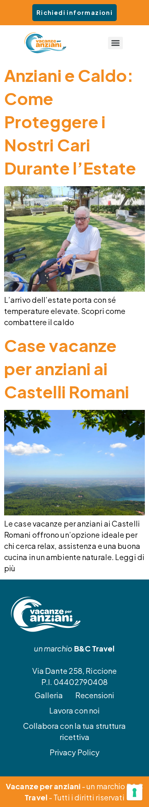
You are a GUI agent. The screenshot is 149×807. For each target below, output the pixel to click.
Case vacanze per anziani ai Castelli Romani (67, 368)
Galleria (49, 695)
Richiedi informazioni (74, 12)
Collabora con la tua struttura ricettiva (74, 731)
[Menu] (115, 43)
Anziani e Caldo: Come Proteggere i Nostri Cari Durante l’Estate (70, 121)
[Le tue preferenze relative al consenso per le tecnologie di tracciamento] (134, 792)
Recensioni (94, 695)
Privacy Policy (74, 752)
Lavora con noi (74, 710)
